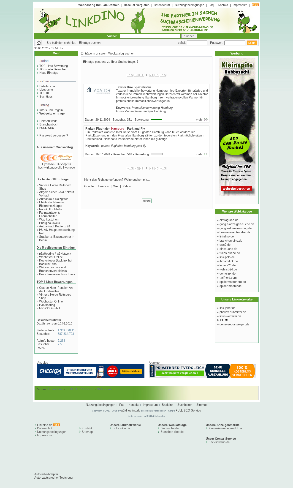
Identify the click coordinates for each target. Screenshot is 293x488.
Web (116, 186)
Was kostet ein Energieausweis (49, 221)
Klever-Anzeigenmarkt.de (225, 428)
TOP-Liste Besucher (52, 69)
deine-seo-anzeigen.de (234, 324)
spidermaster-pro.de (233, 282)
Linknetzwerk (48, 121)
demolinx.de (228, 273)
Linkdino (103, 186)
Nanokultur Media (50, 209)
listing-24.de (228, 265)
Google (89, 186)
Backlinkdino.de (219, 442)
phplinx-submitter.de (233, 312)
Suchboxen (184, 404)
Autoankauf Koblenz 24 (54, 226)
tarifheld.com (228, 277)
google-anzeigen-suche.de (237, 224)
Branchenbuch (48, 124)
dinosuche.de (228, 249)
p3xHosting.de (130, 410)
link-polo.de (227, 257)
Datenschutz (162, 5)
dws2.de (225, 244)
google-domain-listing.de (236, 228)
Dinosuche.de (169, 428)
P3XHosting (47, 305)
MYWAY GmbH (49, 308)
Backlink (167, 404)
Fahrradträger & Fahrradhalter (49, 214)
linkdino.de (227, 236)
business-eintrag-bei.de (235, 232)
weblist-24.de (228, 269)
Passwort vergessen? (53, 135)
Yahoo (127, 186)
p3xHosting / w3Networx (55, 253)
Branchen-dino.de (172, 431)
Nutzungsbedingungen (189, 5)
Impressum (240, 5)
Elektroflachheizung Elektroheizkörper (52, 204)
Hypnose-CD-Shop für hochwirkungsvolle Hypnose (56, 165)
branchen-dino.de (231, 240)
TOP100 (44, 93)
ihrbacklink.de (229, 261)
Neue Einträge (48, 72)
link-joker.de (227, 308)
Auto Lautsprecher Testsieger (53, 477)
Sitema (86, 431)
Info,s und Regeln (51, 110)
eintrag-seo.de (229, 220)
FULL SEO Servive (188, 410)
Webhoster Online (51, 257)
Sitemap (201, 404)
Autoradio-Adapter (46, 474)
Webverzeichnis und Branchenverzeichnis (53, 269)
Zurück (147, 200)
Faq (211, 5)
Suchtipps (46, 96)
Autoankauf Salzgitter (53, 199)
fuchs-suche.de (230, 253)
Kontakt (223, 5)
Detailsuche (47, 86)
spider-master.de (230, 286)
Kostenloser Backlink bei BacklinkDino (55, 262)
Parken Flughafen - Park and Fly (115, 128)
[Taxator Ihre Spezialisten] (98, 94)
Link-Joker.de (121, 428)
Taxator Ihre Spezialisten (133, 87)
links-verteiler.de (230, 316)
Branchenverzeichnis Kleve (57, 274)
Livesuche (46, 89)
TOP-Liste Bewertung (53, 66)
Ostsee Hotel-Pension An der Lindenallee (56, 289)
